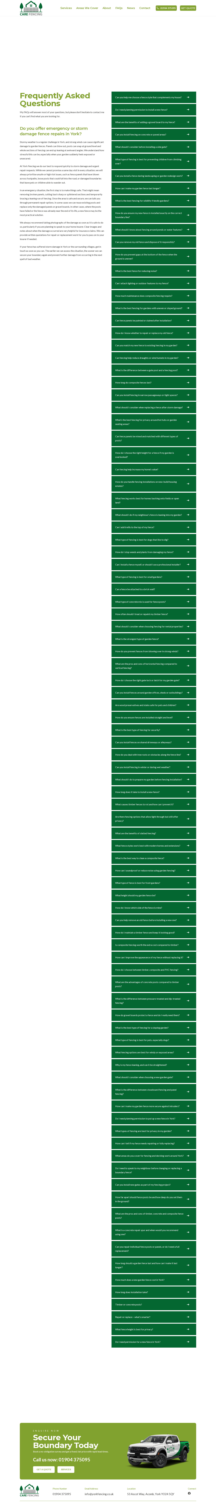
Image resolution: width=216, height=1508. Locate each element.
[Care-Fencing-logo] (31, 8)
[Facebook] (189, 1493)
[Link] (154, 97)
